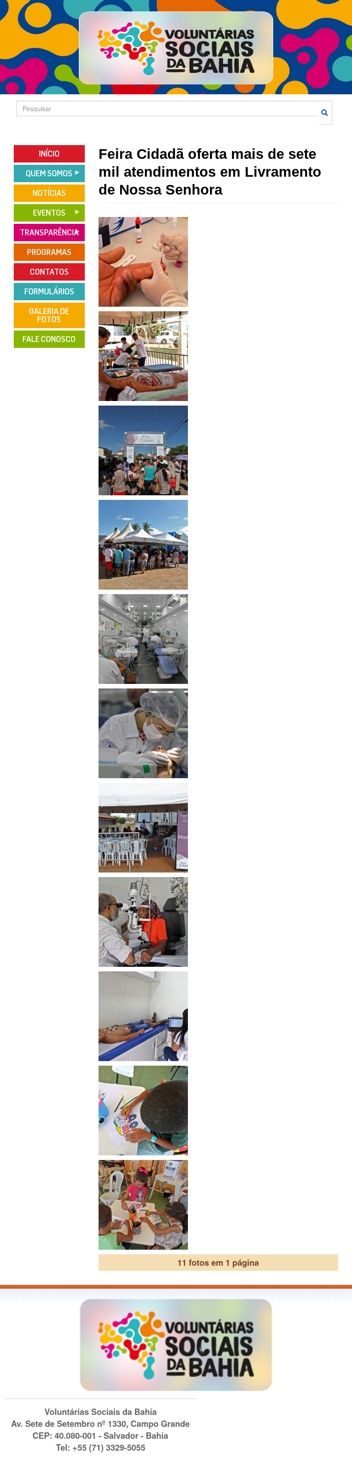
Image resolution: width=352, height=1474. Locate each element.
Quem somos (43, 176)
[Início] (176, 47)
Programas (49, 252)
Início (49, 154)
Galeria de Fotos (49, 315)
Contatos (49, 272)
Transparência (46, 236)
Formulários (49, 292)
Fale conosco (49, 339)
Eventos (40, 216)
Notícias (49, 193)
